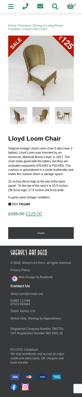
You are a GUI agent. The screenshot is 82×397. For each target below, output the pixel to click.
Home (12, 25)
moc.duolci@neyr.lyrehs (26, 293)
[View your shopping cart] (70, 6)
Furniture (25, 25)
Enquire (41, 233)
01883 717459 (20, 300)
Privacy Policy (20, 270)
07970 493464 (20, 304)
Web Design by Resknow (35, 277)
